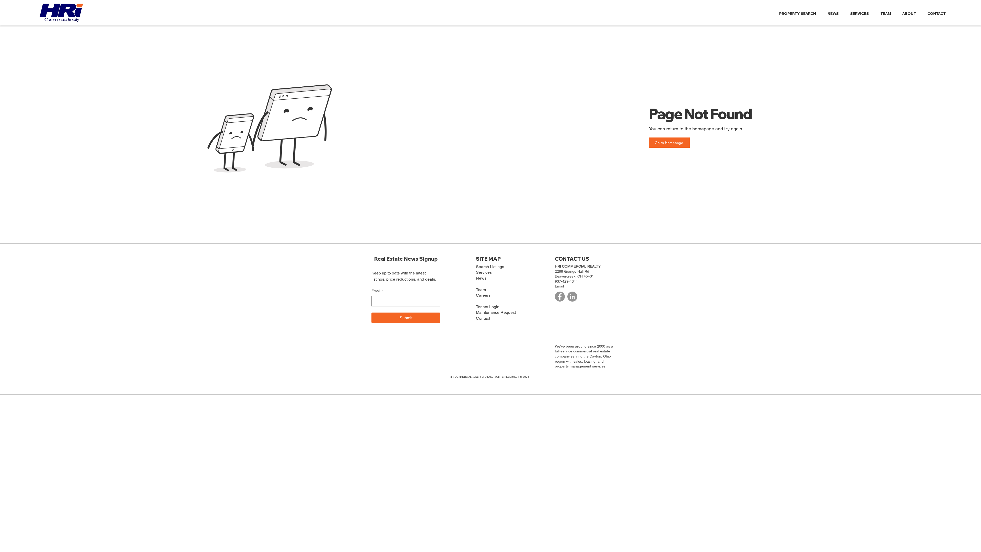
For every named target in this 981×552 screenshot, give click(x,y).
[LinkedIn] (572, 297)
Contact (483, 318)
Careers (483, 295)
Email (377, 291)
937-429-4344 (567, 281)
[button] (911, 13)
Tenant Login (487, 306)
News (481, 278)
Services (484, 272)
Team (481, 289)
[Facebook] (560, 297)
